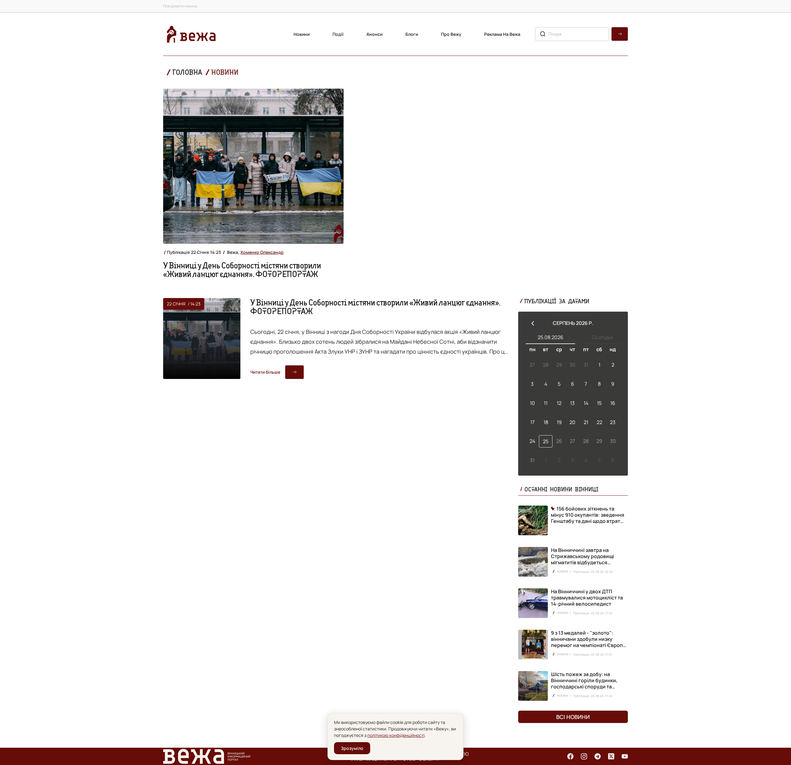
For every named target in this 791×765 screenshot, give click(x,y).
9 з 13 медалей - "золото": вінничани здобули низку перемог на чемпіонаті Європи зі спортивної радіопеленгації (588, 642)
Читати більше (265, 372)
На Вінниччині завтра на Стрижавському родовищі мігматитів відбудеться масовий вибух (582, 559)
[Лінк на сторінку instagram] (584, 756)
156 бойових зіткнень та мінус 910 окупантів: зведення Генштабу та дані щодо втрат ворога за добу (587, 515)
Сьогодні (602, 337)
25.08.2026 (550, 337)
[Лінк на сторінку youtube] (625, 756)
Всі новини (573, 717)
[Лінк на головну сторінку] (191, 34)
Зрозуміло (352, 748)
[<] (533, 323)
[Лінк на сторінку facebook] (570, 756)
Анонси (374, 34)
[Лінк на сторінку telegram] (597, 756)
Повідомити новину (180, 6)
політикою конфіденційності (396, 735)
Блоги (411, 34)
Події (338, 34)
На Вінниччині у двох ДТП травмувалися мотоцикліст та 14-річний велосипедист (587, 597)
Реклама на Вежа (502, 34)
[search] (619, 34)
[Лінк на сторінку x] (611, 756)
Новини (302, 34)
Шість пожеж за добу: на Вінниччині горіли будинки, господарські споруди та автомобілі (584, 683)
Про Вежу (451, 34)
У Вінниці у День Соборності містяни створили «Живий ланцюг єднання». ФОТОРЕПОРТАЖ (242, 269)
